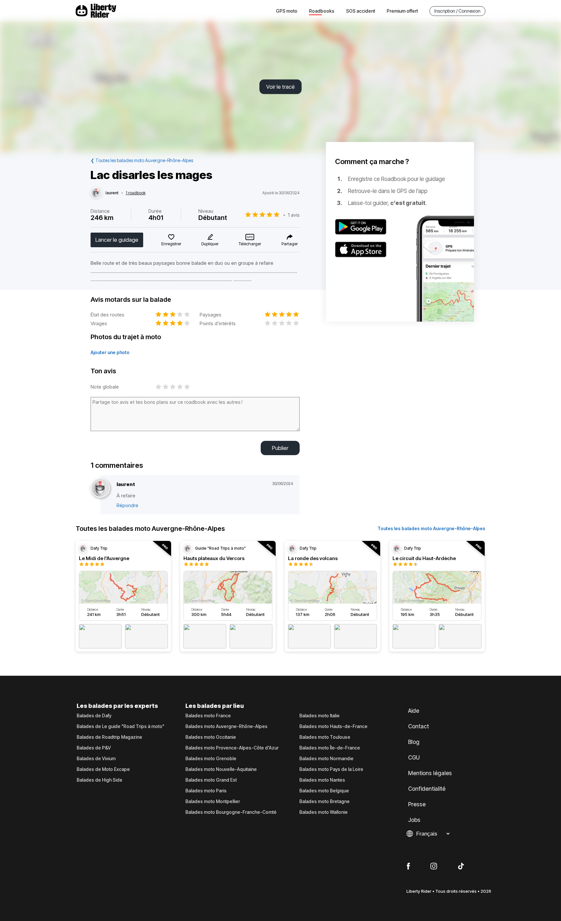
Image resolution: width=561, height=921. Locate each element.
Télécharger (250, 243)
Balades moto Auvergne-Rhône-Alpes (226, 726)
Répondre (127, 505)
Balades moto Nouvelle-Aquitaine (221, 769)
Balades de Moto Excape (103, 769)
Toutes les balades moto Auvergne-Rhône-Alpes (431, 528)
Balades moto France (208, 715)
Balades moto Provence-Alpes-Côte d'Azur (232, 748)
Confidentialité (426, 789)
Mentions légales (430, 773)
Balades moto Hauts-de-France (333, 726)
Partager (289, 243)
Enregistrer (171, 243)
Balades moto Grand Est (211, 780)
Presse (417, 804)
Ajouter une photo (110, 352)
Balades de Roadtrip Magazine (109, 737)
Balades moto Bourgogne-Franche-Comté (231, 812)
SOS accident (360, 11)
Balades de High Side (99, 780)
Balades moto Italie (319, 715)
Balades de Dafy (94, 715)
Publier (280, 448)
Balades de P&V (94, 748)
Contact (418, 726)
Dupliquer (209, 243)
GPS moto (286, 11)
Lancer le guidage (116, 240)
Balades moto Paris (206, 790)
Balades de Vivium (96, 758)
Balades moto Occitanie (210, 737)
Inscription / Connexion (457, 11)
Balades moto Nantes (322, 780)
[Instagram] (433, 866)
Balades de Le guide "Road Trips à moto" (120, 726)
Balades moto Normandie (326, 758)
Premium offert (402, 11)
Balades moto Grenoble (210, 758)
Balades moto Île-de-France (329, 748)
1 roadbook (135, 193)
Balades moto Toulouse (324, 737)
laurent (112, 193)
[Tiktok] (461, 866)
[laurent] (96, 193)
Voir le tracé (280, 86)
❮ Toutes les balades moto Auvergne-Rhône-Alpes (142, 160)
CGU (414, 757)
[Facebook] (408, 866)
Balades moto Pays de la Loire (331, 769)
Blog (413, 742)
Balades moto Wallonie (323, 812)
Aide (413, 711)
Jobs (414, 820)
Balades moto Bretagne (324, 801)
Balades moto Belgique (324, 790)
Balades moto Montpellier (212, 801)
